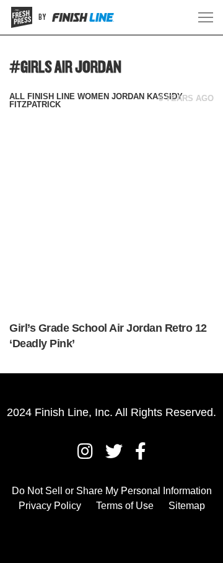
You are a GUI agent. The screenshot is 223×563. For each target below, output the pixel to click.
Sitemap (186, 505)
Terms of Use (125, 505)
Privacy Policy (50, 505)
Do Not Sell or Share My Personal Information (112, 490)
